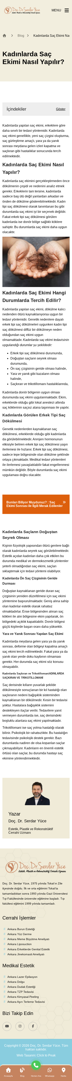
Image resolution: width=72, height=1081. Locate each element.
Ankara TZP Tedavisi (20, 991)
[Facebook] (32, 1026)
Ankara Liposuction (19, 944)
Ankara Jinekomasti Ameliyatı (25, 954)
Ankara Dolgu (16, 981)
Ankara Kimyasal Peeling (23, 996)
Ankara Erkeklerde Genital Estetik (28, 949)
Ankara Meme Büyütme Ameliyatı (28, 939)
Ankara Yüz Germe (19, 934)
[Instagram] (19, 1026)
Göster (60, 109)
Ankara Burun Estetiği (21, 929)
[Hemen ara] (36, 1066)
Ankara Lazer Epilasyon (22, 976)
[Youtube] (6, 1026)
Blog (21, 35)
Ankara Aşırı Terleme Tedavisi (26, 1001)
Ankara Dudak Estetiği (21, 986)
